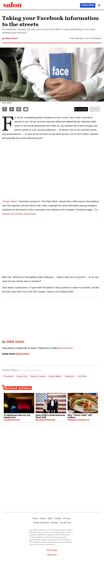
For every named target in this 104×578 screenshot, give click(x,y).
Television (69, 376)
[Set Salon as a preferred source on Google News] (81, 109)
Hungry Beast (10, 201)
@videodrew (67, 348)
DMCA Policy (52, 555)
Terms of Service (41, 523)
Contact (57, 519)
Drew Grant (11, 39)
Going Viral (21, 376)
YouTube (81, 376)
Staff (50, 519)
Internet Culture (37, 376)
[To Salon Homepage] (12, 4)
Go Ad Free (65, 523)
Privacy (66, 519)
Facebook (8, 376)
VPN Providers (52, 550)
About (43, 519)
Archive (54, 523)
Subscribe (87, 5)
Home (35, 519)
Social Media (54, 376)
